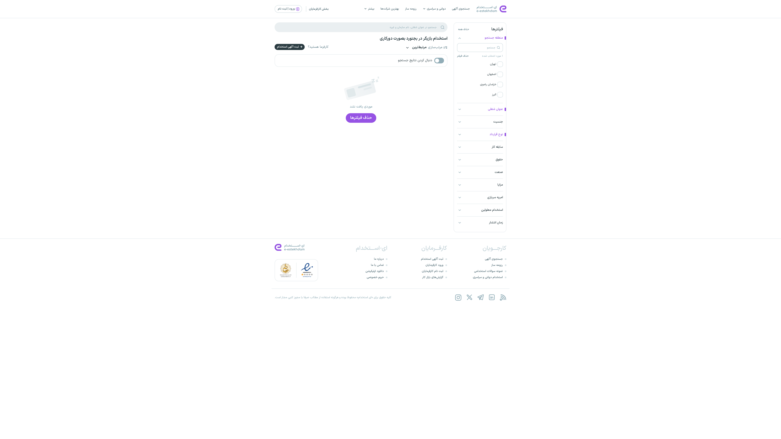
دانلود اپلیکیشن (374, 271)
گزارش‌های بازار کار (432, 277)
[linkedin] (491, 297)
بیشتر (371, 9)
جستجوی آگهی (461, 9)
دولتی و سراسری (436, 9)
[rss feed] (502, 297)
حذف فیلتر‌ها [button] (361, 118)
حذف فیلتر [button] (463, 56)
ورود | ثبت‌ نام (286, 9)
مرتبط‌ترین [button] (418, 48)
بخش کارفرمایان (319, 9)
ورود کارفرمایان (434, 265)
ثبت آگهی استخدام (288, 47)
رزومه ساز (411, 9)
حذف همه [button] (463, 29)
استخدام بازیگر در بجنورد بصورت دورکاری (413, 39)
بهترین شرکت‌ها (390, 9)
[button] (480, 64)
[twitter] (469, 297)
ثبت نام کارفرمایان (432, 271)
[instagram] (458, 297)
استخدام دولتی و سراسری (488, 277)
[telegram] (480, 297)
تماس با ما (377, 265)
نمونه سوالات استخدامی (488, 271)
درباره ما (379, 259)
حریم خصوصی (375, 277)
